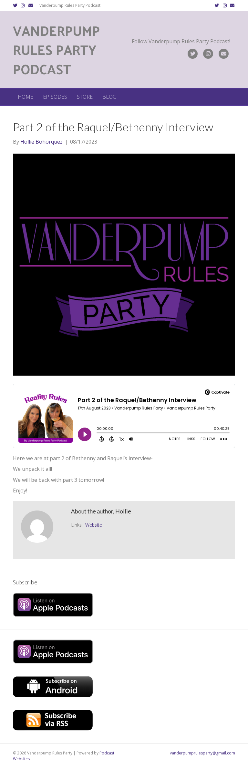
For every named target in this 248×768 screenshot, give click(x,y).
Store (85, 96)
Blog (109, 96)
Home (25, 96)
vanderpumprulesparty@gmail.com (202, 753)
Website (93, 525)
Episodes (55, 96)
